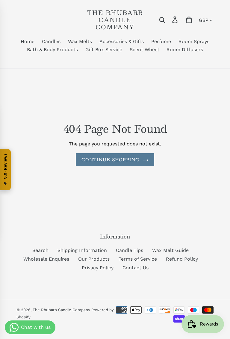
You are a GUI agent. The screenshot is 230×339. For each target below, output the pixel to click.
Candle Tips (129, 250)
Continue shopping (110, 159)
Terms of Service (138, 259)
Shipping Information (82, 250)
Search (40, 250)
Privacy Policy (98, 267)
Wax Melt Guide (170, 250)
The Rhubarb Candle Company (115, 20)
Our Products (94, 259)
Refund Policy (182, 259)
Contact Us (135, 267)
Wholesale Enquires (46, 259)
